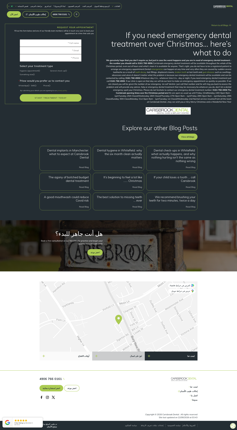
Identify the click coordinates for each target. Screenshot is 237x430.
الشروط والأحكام (189, 425)
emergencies (157, 69)
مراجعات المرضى (36, 6)
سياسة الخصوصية (174, 425)
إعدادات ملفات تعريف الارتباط (152, 425)
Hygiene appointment (29, 71)
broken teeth (181, 72)
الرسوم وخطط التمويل (102, 6)
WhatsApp (23, 85)
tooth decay (140, 72)
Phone (46, 85)
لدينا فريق (48, 6)
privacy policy (62, 90)
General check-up (57, 71)
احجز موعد (71, 388)
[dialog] (233, 426)
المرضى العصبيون (74, 6)
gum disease (208, 72)
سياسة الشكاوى (131, 425)
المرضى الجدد (87, 6)
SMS (33, 85)
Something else (26, 74)
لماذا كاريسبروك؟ (59, 6)
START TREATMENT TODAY (51, 98)
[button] (116, 6)
